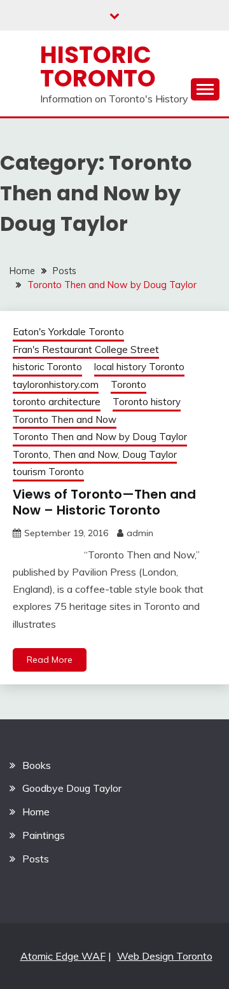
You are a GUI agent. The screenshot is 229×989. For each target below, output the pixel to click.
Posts (35, 858)
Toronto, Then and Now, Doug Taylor (95, 454)
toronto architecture (57, 402)
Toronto (128, 384)
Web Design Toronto (164, 956)
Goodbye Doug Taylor (71, 788)
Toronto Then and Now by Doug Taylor (100, 437)
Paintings (43, 835)
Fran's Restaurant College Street (86, 349)
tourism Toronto (48, 472)
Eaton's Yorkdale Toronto (68, 332)
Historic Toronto (98, 66)
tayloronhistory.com (56, 384)
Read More (50, 659)
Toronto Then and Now (64, 419)
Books (36, 765)
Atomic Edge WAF (63, 956)
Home (36, 811)
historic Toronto (47, 367)
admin (140, 533)
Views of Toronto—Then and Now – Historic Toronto (104, 502)
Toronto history (147, 402)
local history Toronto (139, 367)
